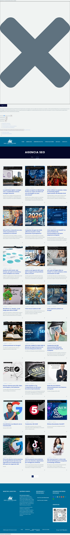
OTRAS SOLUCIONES (49, 141)
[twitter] (57, 497)
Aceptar (1, 129)
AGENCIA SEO (29, 141)
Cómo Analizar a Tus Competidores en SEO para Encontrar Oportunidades (33, 387)
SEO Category (18, 247)
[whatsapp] (53, 499)
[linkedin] (55, 497)
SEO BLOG (58, 141)
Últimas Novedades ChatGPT (55, 424)
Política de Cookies (42, 500)
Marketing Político (14, 208)
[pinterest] (61, 497)
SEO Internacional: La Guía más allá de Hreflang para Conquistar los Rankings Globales (57, 460)
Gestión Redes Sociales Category (34, 436)
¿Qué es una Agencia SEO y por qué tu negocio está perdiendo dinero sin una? (34, 272)
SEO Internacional (28, 500)
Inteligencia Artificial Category (34, 247)
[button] (35, 52)
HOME (23, 141)
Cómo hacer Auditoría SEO (33, 308)
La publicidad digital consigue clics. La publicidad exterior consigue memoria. (12, 191)
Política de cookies (5, 132)
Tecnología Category (7, 209)
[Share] (22, 202)
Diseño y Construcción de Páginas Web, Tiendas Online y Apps (27, 499)
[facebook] (53, 497)
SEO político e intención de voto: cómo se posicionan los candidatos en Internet (12, 231)
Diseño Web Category (55, 247)
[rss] (63, 497)
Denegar (6, 129)
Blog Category (6, 247)
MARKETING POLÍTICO (38, 141)
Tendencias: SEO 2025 (31, 424)
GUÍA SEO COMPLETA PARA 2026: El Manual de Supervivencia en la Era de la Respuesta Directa (35, 347)
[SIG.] (37, 476)
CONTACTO (64, 141)
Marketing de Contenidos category (38, 248)
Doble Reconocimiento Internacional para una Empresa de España (56, 387)
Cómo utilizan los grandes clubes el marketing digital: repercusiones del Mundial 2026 (57, 191)
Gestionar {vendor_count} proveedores (9, 126)
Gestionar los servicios (6, 124)
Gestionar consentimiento (5, 534)
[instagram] (59, 497)
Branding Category (55, 362)
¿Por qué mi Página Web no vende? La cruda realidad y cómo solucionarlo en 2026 (57, 272)
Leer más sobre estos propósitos (8, 127)
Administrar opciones (6, 123)
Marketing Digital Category (7, 208)
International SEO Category (12, 247)
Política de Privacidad (43, 497)
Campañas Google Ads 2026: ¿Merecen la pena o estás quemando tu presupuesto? (33, 231)
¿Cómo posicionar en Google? (12, 345)
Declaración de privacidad (7, 133)
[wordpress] (65, 497)
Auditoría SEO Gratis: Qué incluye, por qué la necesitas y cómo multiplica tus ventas (12, 272)
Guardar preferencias (20, 129)
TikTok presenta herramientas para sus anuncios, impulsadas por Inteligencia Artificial (34, 460)
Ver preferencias (12, 129)
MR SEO (6, 228)
